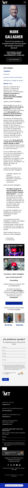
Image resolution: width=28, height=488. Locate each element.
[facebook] (8, 465)
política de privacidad (8, 445)
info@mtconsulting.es (14, 459)
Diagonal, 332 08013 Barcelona (14, 458)
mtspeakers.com (7, 424)
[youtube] (17, 465)
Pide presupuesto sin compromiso (14, 485)
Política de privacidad (8, 468)
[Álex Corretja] (8, 318)
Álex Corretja (8, 325)
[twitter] (11, 465)
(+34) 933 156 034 (14, 461)
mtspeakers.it (6, 416)
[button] (4, 319)
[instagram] (14, 465)
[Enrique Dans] (19, 318)
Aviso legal (14, 469)
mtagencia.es (6, 404)
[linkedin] (19, 465)
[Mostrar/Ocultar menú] (24, 2)
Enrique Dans (19, 325)
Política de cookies (19, 468)
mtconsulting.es (7, 410)
